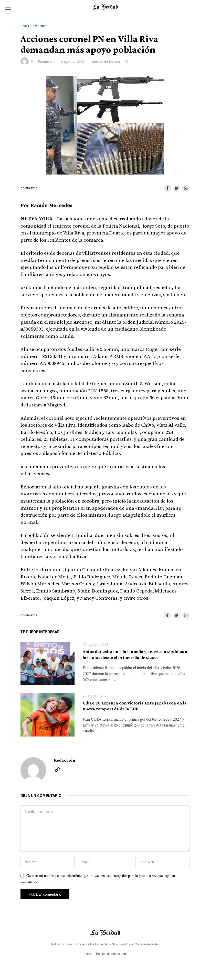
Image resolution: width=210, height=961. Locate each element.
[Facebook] (167, 188)
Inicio (87, 953)
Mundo (41, 26)
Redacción (46, 61)
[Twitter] (176, 188)
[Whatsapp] (186, 188)
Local (26, 26)
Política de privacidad (111, 953)
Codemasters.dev (147, 944)
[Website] (57, 769)
